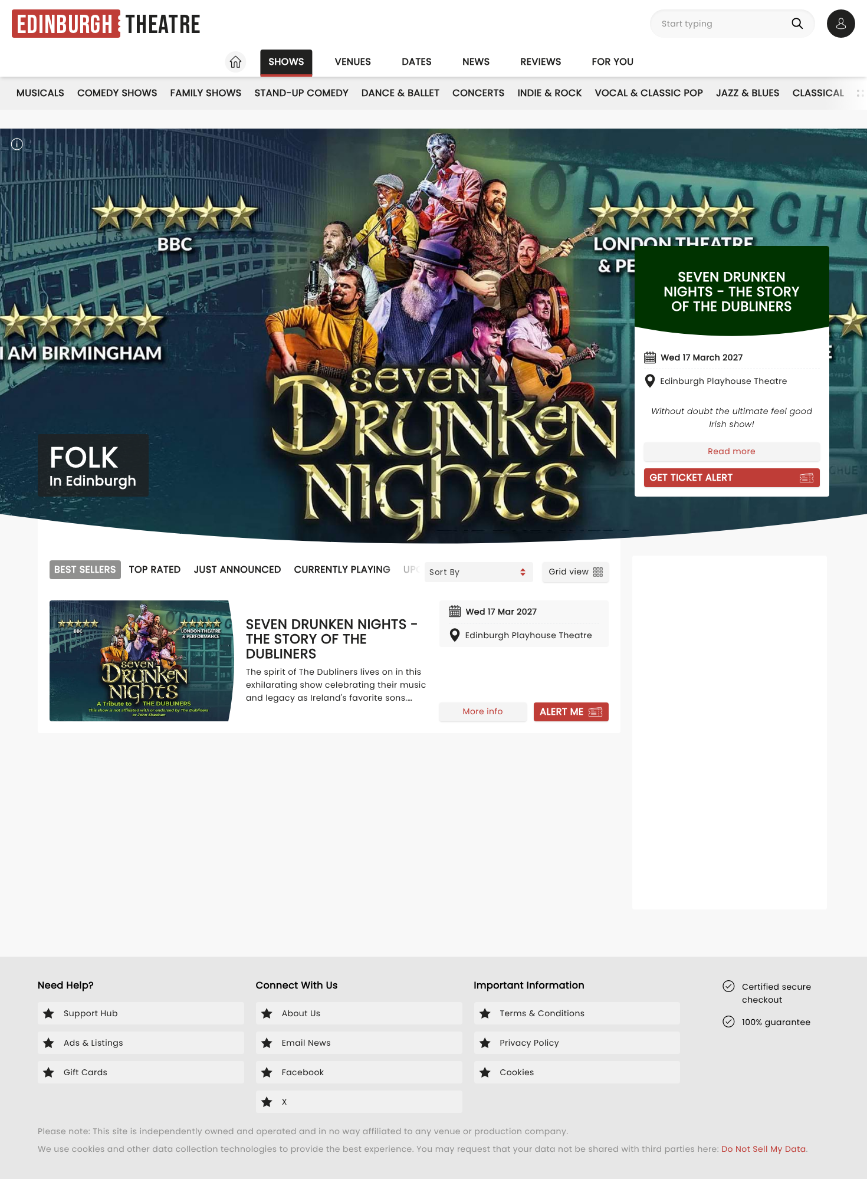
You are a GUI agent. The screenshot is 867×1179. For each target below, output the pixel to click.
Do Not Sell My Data (763, 1149)
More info (482, 711)
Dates (417, 61)
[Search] (799, 24)
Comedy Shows (117, 93)
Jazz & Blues (748, 93)
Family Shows (206, 93)
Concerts (478, 93)
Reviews (541, 61)
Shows (286, 61)
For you (613, 61)
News (476, 61)
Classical (818, 93)
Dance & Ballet (400, 93)
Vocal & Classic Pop (649, 93)
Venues (353, 61)
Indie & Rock (550, 93)
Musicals (40, 93)
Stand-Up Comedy (302, 93)
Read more (732, 451)
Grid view (569, 571)
